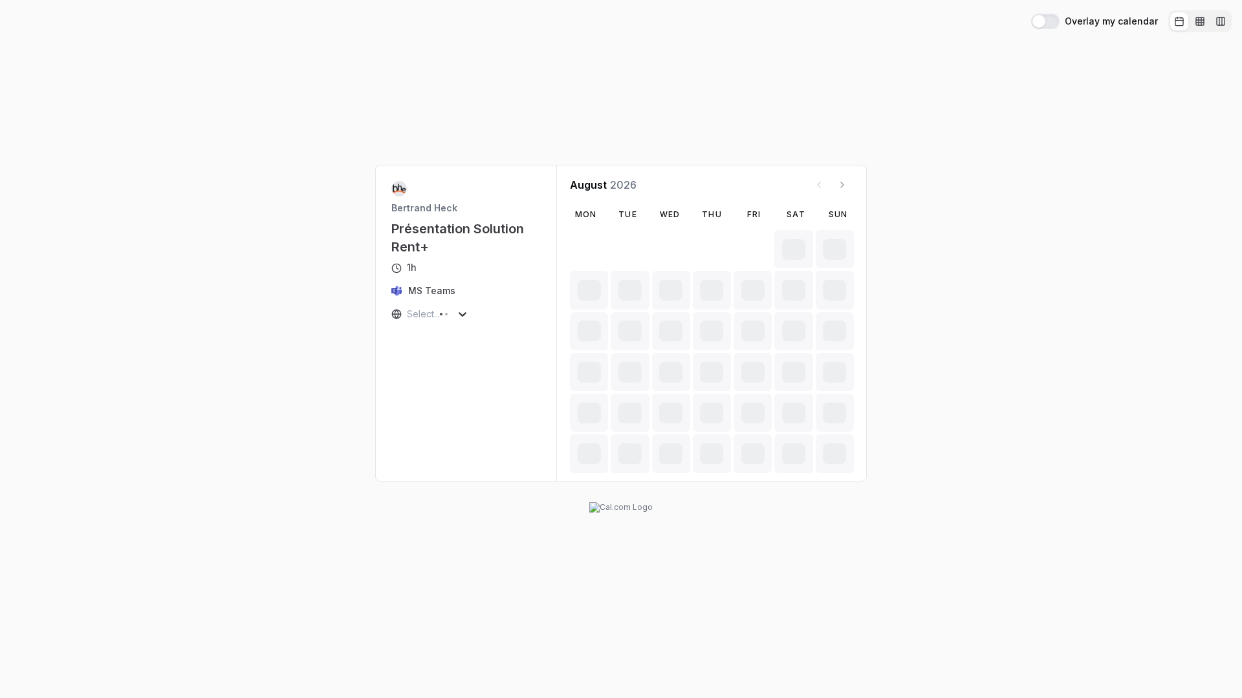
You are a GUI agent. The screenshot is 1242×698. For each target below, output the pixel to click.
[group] (1200, 21)
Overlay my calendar (1111, 21)
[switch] (1045, 21)
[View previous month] (819, 184)
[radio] (1179, 21)
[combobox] (408, 314)
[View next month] (842, 184)
